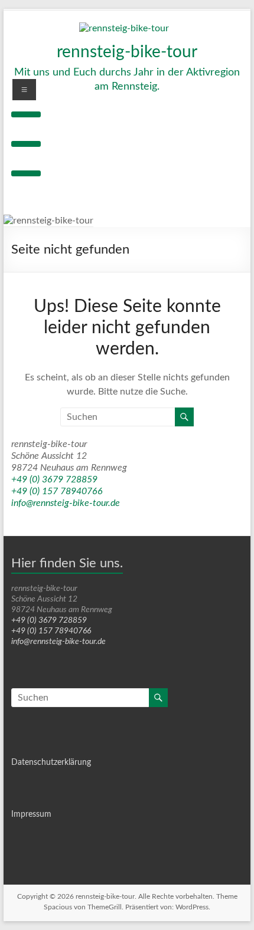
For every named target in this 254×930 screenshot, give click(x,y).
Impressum (31, 814)
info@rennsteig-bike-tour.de (65, 503)
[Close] (26, 173)
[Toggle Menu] (26, 114)
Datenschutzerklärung (51, 762)
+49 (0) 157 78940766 (57, 491)
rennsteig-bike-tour (127, 52)
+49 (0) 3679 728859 (54, 479)
